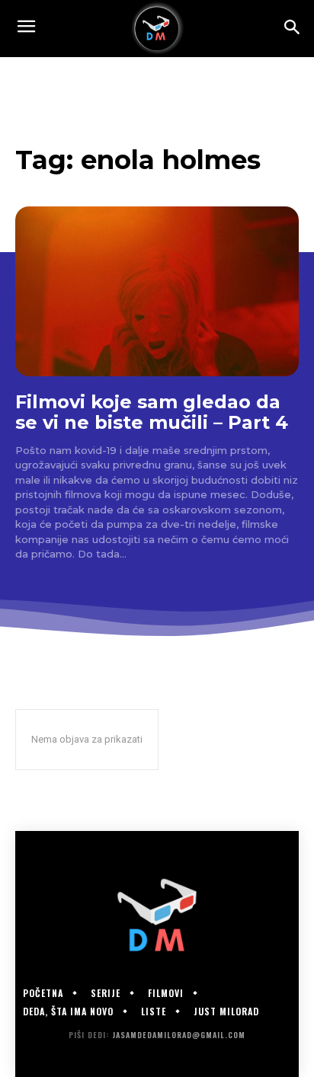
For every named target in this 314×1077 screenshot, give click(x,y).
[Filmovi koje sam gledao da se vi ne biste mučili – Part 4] (157, 291)
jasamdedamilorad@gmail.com (178, 1034)
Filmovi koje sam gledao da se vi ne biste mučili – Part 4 (151, 412)
